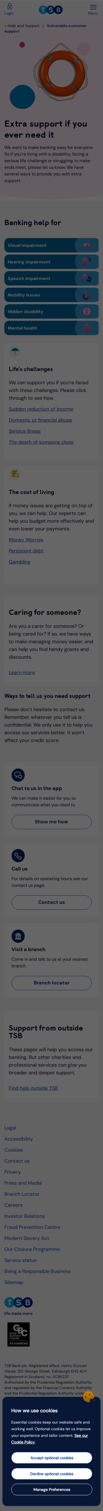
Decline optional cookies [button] (51, 1473)
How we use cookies (34, 1410)
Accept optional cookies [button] (51, 1457)
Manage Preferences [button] (52, 1489)
